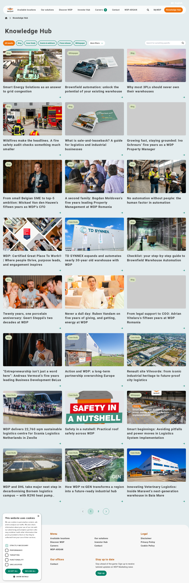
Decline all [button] (30, 571)
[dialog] (22, 546)
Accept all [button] (13, 571)
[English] (6, 18)
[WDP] (10, 10)
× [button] (38, 516)
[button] (176, 3)
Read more (9, 540)
